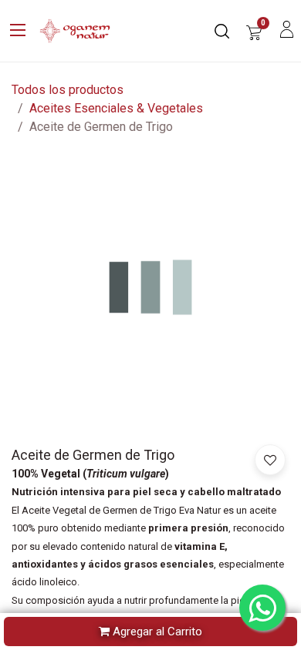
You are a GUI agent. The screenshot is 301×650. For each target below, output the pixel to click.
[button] (270, 459)
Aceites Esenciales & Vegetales (116, 108)
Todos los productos (67, 89)
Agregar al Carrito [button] (156, 631)
